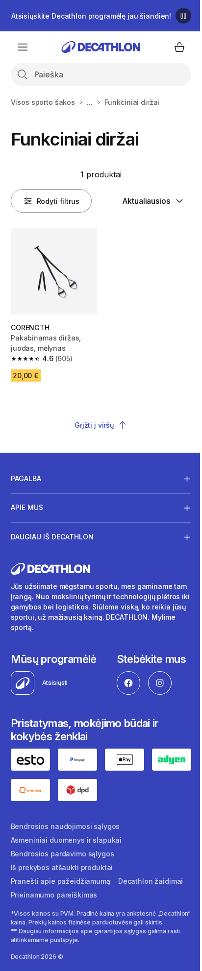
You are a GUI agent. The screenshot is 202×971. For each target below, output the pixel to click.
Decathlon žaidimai (150, 954)
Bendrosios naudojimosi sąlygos (65, 900)
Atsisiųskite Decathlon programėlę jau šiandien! (91, 16)
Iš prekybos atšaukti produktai (62, 941)
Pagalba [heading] (26, 474)
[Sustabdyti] (183, 16)
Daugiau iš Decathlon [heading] (52, 533)
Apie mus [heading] (27, 504)
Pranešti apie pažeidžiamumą (60, 954)
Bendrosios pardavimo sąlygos (62, 927)
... (90, 102)
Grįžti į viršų (94, 425)
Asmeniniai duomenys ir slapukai (66, 913)
